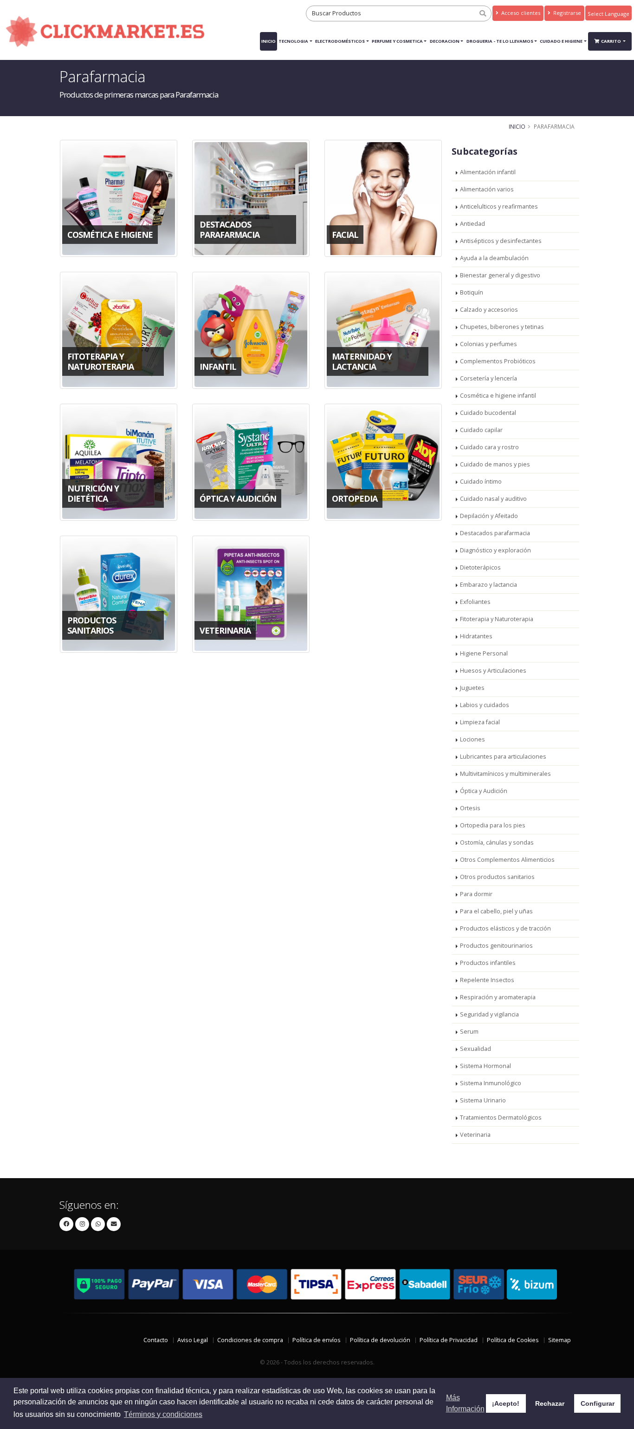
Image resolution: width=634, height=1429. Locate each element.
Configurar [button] (598, 1403)
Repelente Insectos (487, 980)
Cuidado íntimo (481, 481)
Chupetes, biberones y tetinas (502, 327)
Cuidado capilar (481, 430)
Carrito (611, 41)
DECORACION (444, 41)
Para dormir (476, 894)
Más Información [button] (465, 1403)
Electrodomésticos (340, 41)
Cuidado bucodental (488, 413)
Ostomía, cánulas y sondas (497, 842)
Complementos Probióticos (498, 361)
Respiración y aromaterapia (498, 997)
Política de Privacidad (449, 1340)
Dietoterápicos (480, 567)
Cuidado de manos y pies (495, 464)
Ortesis (470, 808)
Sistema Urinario (483, 1100)
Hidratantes (476, 636)
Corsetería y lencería (488, 378)
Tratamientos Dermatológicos (501, 1117)
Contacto (155, 1340)
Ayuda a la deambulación (494, 258)
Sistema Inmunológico (490, 1083)
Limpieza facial (480, 722)
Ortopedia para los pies (492, 825)
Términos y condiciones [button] (163, 1414)
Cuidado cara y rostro (489, 447)
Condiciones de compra (250, 1340)
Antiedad (472, 224)
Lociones (472, 739)
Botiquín (471, 292)
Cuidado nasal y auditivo (493, 499)
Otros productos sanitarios (497, 877)
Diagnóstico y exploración (495, 550)
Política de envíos (316, 1340)
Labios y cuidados (484, 705)
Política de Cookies (513, 1340)
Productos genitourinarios (496, 946)
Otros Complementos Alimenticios (507, 860)
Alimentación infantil (488, 172)
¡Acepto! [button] (505, 1403)
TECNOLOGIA (293, 41)
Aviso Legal (192, 1340)
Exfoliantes (475, 602)
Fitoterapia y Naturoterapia (496, 619)
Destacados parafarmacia (495, 533)
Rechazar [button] (549, 1403)
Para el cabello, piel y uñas (496, 911)
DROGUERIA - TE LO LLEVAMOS (499, 41)
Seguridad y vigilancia (489, 1014)
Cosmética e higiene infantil (498, 396)
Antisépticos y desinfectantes (501, 241)
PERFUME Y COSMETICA (397, 41)
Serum (469, 1032)
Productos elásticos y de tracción (505, 928)
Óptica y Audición (483, 791)
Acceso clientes (520, 12)
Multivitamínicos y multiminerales (505, 774)
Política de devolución (380, 1340)
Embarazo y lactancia (488, 585)
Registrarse (566, 12)
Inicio (268, 41)
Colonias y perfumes (488, 344)
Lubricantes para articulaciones (503, 756)
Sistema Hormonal (485, 1066)
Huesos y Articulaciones (493, 671)
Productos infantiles (488, 963)
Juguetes (472, 688)
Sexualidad (475, 1049)
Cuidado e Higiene (561, 41)
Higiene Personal (484, 653)
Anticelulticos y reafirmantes (499, 206)
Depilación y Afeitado (489, 516)
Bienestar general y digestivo (500, 275)
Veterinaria (475, 1135)
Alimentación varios (487, 189)
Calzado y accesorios (489, 310)
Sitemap (559, 1340)
